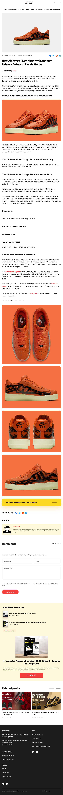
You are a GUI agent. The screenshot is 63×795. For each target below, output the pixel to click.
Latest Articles (36, 738)
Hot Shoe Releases (37, 742)
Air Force (18, 9)
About (4, 768)
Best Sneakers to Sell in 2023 (41, 746)
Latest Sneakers (10, 9)
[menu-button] (2, 2)
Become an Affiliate (8, 755)
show (14, 71)
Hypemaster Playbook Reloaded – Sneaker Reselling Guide (27, 622)
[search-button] (60, 2)
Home (3, 9)
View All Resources (9, 631)
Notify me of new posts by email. (47, 583)
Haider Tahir (16, 526)
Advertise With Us (7, 759)
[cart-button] (55, 2)
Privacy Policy (6, 776)
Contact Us (5, 772)
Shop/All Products (37, 734)
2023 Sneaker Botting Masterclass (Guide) (22, 613)
